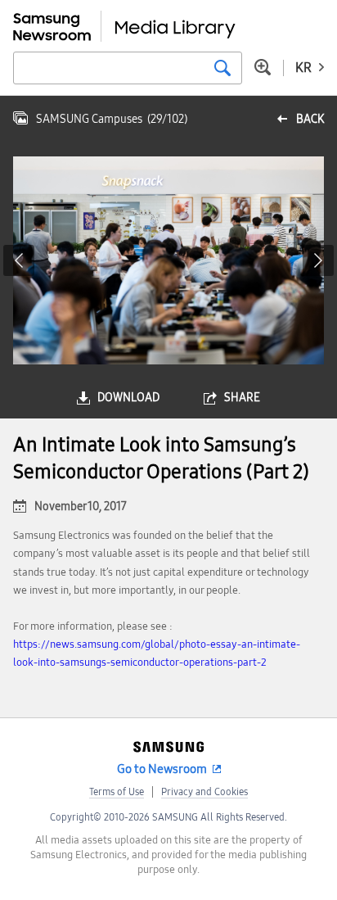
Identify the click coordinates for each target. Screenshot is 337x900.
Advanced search (262, 67)
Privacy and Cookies (204, 792)
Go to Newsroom (162, 769)
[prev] (18, 260)
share (242, 398)
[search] (222, 68)
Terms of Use (116, 792)
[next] (318, 260)
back (310, 119)
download (128, 398)
